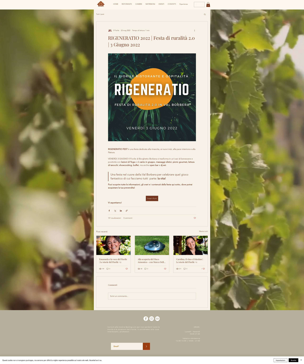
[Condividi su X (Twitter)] (115, 211)
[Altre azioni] (194, 30)
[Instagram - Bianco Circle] (151, 318)
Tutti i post (100, 14)
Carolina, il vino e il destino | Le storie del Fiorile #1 (189, 261)
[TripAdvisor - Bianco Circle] (157, 318)
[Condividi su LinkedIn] (121, 211)
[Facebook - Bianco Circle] (145, 318)
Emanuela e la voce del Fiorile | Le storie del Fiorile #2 (113, 261)
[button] (208, 4)
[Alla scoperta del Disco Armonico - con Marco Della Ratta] (152, 245)
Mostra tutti (203, 231)
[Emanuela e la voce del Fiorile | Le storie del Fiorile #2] (113, 245)
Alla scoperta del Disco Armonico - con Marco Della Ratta (151, 261)
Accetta (293, 360)
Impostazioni (280, 360)
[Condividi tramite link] (127, 211)
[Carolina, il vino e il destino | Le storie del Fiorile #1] (190, 245)
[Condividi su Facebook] (109, 211)
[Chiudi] (301, 360)
